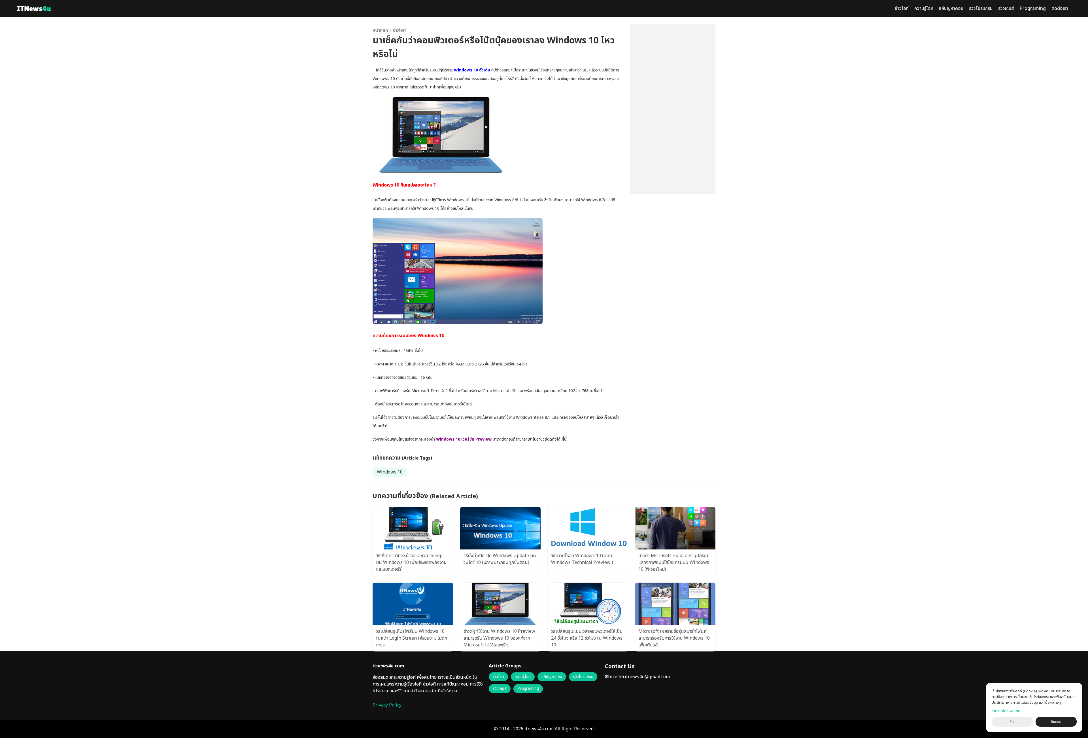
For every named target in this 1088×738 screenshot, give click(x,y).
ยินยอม (1056, 722)
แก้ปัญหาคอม (951, 8)
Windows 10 (390, 472)
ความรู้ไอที (923, 8)
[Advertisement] (672, 109)
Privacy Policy (387, 705)
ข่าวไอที (902, 8)
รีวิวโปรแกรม (981, 8)
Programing (1032, 8)
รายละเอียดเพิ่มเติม (1006, 711)
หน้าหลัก (380, 30)
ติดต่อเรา (1059, 8)
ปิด (1012, 722)
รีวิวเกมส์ (1006, 8)
